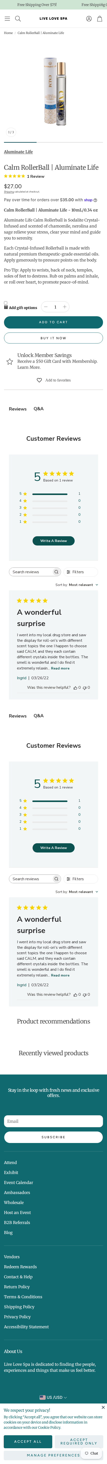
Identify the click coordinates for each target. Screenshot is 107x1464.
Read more (60, 668)
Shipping (9, 191)
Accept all (28, 1442)
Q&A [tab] (39, 409)
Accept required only (79, 1442)
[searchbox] (30, 572)
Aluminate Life (18, 151)
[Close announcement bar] (102, 4)
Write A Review (53, 540)
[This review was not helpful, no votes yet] (84, 687)
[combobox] (76, 584)
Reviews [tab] (18, 409)
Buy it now (54, 338)
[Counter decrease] (45, 306)
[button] (7, 18)
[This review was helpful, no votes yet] (75, 687)
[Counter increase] (64, 306)
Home (8, 33)
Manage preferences (53, 1455)
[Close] (103, 1407)
